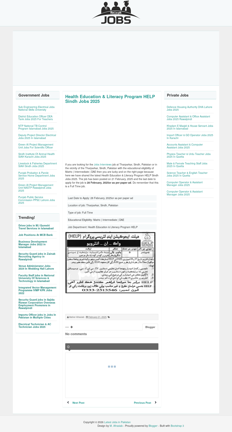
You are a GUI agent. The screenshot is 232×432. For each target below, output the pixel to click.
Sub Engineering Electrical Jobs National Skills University (36, 108)
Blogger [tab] (150, 327)
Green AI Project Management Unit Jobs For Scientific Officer (35, 146)
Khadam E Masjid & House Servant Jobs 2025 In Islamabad (190, 127)
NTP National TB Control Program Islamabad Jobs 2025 (36, 127)
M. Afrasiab (116, 425)
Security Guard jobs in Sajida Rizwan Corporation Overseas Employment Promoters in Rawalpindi (36, 304)
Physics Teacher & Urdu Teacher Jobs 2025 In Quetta (189, 155)
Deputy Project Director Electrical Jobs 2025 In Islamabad (37, 136)
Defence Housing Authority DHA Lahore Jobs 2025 (189, 108)
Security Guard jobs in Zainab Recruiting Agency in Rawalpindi (36, 256)
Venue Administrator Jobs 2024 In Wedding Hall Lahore (36, 267)
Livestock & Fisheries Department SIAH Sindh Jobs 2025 (37, 164)
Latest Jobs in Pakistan (117, 422)
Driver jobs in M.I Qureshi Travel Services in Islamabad (36, 227)
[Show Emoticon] (68, 347)
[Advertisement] (116, 58)
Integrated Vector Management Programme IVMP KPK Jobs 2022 (37, 290)
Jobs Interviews (103, 164)
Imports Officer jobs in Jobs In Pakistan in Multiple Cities (37, 316)
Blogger (153, 425)
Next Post (78, 402)
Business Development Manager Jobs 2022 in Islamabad (32, 244)
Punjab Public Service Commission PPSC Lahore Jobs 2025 (36, 199)
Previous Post (142, 402)
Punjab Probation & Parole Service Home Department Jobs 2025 (36, 175)
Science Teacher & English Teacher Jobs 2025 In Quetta (187, 174)
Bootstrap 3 (177, 425)
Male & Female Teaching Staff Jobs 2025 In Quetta (187, 164)
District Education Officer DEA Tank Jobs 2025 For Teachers (35, 117)
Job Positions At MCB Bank (35, 235)
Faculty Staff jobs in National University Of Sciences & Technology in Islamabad (36, 278)
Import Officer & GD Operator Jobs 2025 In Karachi (190, 136)
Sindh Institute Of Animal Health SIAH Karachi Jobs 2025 (36, 155)
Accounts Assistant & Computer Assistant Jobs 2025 (185, 146)
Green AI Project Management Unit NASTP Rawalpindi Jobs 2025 (35, 187)
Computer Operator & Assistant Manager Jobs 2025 (185, 183)
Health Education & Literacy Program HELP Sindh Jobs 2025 (110, 98)
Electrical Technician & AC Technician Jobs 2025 (34, 325)
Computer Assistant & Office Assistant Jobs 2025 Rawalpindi (188, 117)
